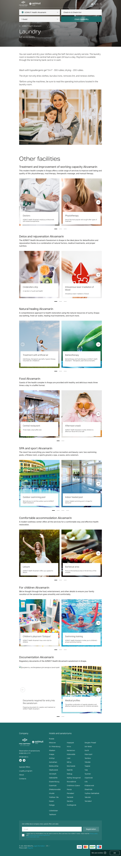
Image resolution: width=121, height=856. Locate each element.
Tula (86, 770)
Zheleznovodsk (55, 789)
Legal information (39, 846)
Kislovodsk (71, 754)
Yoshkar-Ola (53, 797)
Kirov (69, 746)
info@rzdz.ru (23, 757)
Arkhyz (52, 758)
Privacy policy (94, 833)
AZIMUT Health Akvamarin (31, 26)
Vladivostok (53, 770)
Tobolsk (88, 762)
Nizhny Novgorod (74, 778)
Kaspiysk (70, 742)
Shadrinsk (88, 789)
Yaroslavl (88, 801)
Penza (69, 789)
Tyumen (88, 774)
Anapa (51, 754)
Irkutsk (51, 793)
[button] (55, 301)
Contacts (22, 778)
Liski (68, 758)
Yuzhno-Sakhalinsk (92, 793)
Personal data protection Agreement (39, 835)
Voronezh (52, 774)
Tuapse (87, 766)
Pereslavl (70, 793)
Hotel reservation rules (32, 837)
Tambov (88, 758)
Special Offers (24, 767)
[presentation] (22, 202)
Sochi (87, 750)
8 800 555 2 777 (24, 753)
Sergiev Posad (90, 742)
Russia (51, 739)
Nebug (69, 774)
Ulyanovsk (89, 778)
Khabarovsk (89, 785)
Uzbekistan (53, 810)
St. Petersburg (54, 746)
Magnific (30, 848)
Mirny (69, 762)
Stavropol (88, 754)
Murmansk (71, 766)
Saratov (70, 801)
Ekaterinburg (54, 781)
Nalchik (70, 770)
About (21, 775)
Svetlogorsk (71, 805)
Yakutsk (88, 797)
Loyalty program (25, 771)
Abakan (52, 750)
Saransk (70, 797)
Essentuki (52, 785)
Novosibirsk (71, 781)
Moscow (52, 742)
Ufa (86, 781)
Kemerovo (71, 750)
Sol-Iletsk (88, 746)
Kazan (51, 801)
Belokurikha (53, 766)
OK (115, 853)
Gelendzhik (53, 778)
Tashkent (52, 814)
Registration (91, 829)
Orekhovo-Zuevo (73, 785)
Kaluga (51, 805)
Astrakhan (53, 762)
